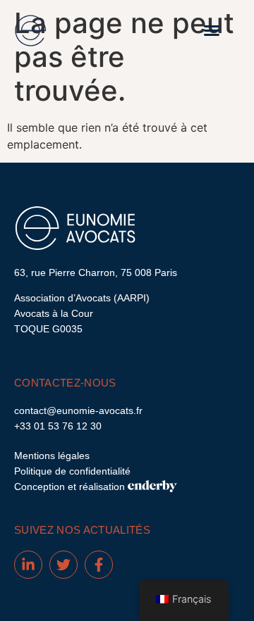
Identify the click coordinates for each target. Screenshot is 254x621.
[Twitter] (63, 565)
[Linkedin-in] (28, 565)
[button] (211, 30)
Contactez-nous (65, 383)
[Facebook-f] (99, 565)
